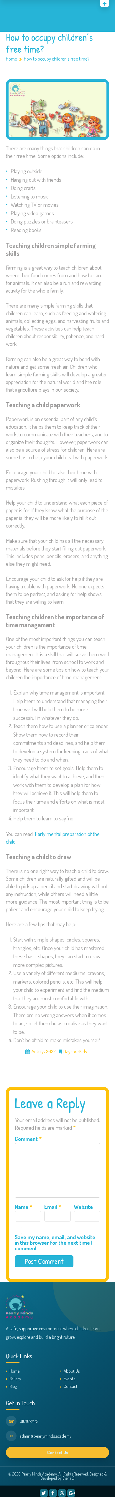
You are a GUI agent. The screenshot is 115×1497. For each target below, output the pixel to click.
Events (69, 1378)
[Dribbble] (62, 1493)
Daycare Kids (75, 1051)
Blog (13, 1386)
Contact (71, 1386)
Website (83, 1206)
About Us (72, 1371)
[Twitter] (44, 1493)
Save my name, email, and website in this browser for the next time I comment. (55, 1242)
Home (11, 59)
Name (23, 1206)
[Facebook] (53, 1493)
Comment (28, 1138)
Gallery (15, 1378)
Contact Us (57, 1452)
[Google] (24, 5)
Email (52, 1206)
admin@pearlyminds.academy (45, 1436)
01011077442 (29, 1421)
